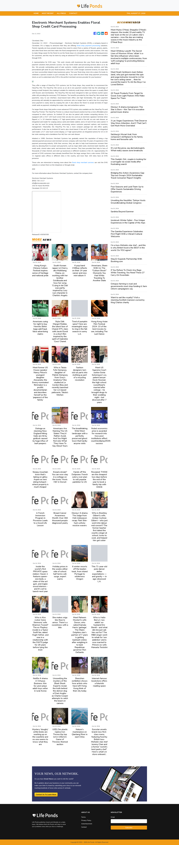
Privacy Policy (86, 820)
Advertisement (86, 824)
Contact (84, 827)
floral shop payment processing (88, 45)
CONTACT (73, 13)
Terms (83, 817)
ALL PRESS (61, 13)
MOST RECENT (48, 13)
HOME (36, 13)
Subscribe (128, 827)
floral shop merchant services (83, 162)
